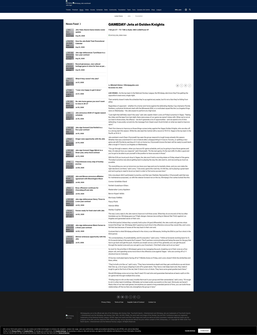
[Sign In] (186, 9)
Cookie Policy (28, 331)
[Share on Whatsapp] (177, 85)
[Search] (190, 9)
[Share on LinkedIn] (185, 85)
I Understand (204, 330)
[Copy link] (189, 85)
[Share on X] (181, 85)
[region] (128, 330)
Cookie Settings (61, 331)
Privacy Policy (16, 331)
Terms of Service (63, 333)
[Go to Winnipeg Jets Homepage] (69, 3)
